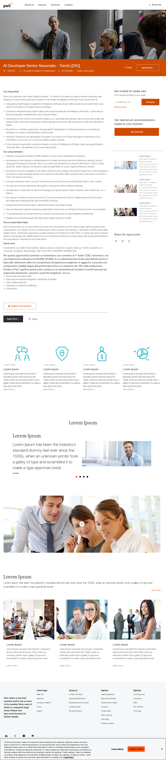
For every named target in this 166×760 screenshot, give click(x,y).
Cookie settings (117, 749)
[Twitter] (15, 736)
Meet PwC (40, 694)
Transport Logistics (107, 723)
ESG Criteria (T (138, 707)
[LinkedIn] (6, 736)
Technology (105, 719)
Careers (68, 5)
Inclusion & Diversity (76, 694)
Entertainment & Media (109, 703)
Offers (135, 703)
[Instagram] (24, 736)
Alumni (39, 707)
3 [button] (84, 477)
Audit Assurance (139, 694)
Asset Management (107, 694)
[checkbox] (128, 67)
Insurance (104, 707)
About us (29, 5)
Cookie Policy (69, 757)
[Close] (162, 749)
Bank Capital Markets (108, 698)
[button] (148, 67)
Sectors (42, 5)
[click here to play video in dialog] (82, 524)
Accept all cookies (136, 749)
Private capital (106, 711)
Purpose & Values (75, 707)
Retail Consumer (106, 715)
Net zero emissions (75, 711)
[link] (120, 107)
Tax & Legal (137, 711)
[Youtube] (33, 736)
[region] (83, 749)
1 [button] (76, 477)
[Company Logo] (9, 4)
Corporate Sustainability (77, 698)
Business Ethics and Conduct (79, 703)
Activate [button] (150, 102)
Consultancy (137, 698)
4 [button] (87, 477)
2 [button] (80, 477)
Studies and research (44, 703)
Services (55, 5)
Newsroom (40, 698)
